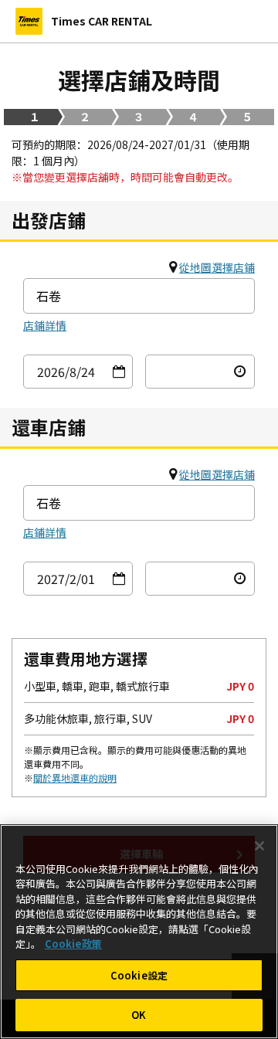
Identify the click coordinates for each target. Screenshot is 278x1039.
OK (138, 1014)
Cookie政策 (73, 943)
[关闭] (259, 846)
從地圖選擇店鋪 (217, 267)
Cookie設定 (139, 975)
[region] (139, 931)
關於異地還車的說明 (75, 777)
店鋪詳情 (44, 325)
